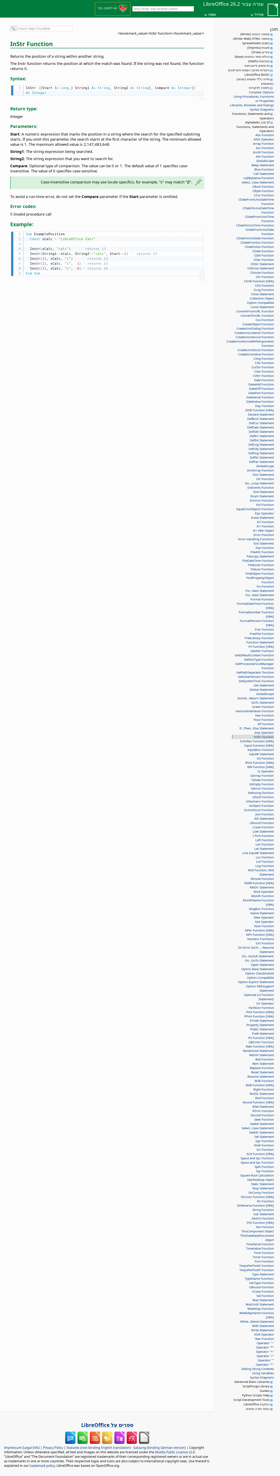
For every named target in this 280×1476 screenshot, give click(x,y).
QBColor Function (261, 1042)
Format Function (262, 599)
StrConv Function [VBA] (257, 1197)
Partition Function (261, 1008)
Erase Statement (262, 517)
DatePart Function (261, 393)
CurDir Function (263, 367)
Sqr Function (265, 1171)
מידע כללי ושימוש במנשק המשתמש (255, 81)
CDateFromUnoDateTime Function (256, 201)
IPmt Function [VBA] (259, 763)
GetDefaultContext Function (254, 655)
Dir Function (265, 479)
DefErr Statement (262, 436)
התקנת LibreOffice (257, 1404)
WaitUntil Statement (260, 1304)
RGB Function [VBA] (260, 1085)
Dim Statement (263, 474)
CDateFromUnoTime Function (259, 219)
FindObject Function (259, 573)
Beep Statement (263, 165)
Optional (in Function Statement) (259, 997)
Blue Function (264, 169)
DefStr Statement (262, 457)
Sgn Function (264, 1141)
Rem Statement (263, 1063)
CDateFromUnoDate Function (259, 231)
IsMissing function (261, 793)
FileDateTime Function (258, 560)
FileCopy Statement (260, 556)
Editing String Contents (257, 1369)
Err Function (265, 526)
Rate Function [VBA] (260, 1046)
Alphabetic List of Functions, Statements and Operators (255, 126)
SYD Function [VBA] (260, 1223)
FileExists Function (261, 565)
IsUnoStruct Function (259, 810)
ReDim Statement (261, 1055)
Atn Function (265, 156)
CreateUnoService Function (255, 337)
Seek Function (264, 1119)
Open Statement (262, 965)
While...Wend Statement (257, 1321)
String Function (263, 1210)
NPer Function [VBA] (259, 930)
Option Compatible (260, 303)
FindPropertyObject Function (260, 580)
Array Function (263, 143)
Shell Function (264, 1145)
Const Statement (262, 307)
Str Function (265, 1201)
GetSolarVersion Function (256, 677)
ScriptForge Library (256, 1386)
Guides (265, 1391)
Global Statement (261, 689)
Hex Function (264, 715)
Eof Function (265, 505)
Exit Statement (264, 543)
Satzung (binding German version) (159, 1447)
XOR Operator (264, 1334)
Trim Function (264, 1261)
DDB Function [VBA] (259, 410)
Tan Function (265, 1227)
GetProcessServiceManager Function (254, 666)
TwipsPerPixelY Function (256, 1270)
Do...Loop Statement (259, 483)
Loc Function (265, 857)
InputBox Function (261, 750)
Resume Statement (260, 1076)
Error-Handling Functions (256, 539)
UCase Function (263, 1291)
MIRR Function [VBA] (259, 883)
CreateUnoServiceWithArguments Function (254, 343)
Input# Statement (261, 754)
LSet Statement (263, 831)
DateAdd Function (261, 384)
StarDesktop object (260, 1180)
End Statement (263, 492)
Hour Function (264, 720)
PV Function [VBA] (261, 1038)
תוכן (274, 29)
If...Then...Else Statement (256, 728)
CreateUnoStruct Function (256, 350)
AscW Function (263, 152)
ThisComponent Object (257, 1231)
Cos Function (265, 320)
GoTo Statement (262, 702)
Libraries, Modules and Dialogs (252, 105)
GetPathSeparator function (255, 672)
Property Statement (260, 1025)
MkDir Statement (262, 887)
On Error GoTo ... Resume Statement (256, 949)
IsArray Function (262, 775)
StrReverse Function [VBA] (255, 1205)
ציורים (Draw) (261, 52)
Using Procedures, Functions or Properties (253, 98)
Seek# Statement (262, 1124)
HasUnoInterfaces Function (255, 711)
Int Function (265, 758)
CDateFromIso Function (257, 242)
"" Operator (266, 1360)
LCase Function (263, 827)
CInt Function (264, 285)
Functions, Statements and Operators (253, 116)
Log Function (264, 866)
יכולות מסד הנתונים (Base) (252, 56)
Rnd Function (264, 1098)
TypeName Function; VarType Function (259, 1280)
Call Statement (264, 174)
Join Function (264, 814)
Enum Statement (262, 496)
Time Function (264, 1253)
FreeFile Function (262, 634)
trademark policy (42, 1465)
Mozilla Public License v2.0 (175, 1452)
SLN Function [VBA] (260, 1154)
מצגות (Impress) (258, 47)
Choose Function (262, 272)
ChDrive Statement (260, 268)
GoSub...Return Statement (255, 698)
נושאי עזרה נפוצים (258, 1409)
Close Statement (262, 294)
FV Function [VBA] (261, 646)
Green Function (263, 707)
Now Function (264, 926)
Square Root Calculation (257, 1175)
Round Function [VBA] (258, 1102)
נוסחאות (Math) (259, 61)
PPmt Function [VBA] (259, 1016)
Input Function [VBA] (259, 745)
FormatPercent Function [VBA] (257, 623)
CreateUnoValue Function (256, 354)
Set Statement (264, 1137)
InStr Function (264, 737)
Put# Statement (263, 1033)
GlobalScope (265, 161)
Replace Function (262, 1068)
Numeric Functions (260, 939)
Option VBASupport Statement (260, 988)
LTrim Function (263, 836)
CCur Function (264, 195)
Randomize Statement (258, 1051)
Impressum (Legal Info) (22, 1447)
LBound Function (262, 823)
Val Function (265, 1296)
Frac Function (264, 629)
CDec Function (264, 260)
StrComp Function (261, 1192)
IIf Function (266, 724)
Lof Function (265, 861)
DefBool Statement (260, 419)
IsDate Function (263, 780)
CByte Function (263, 191)
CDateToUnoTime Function (255, 225)
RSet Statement (263, 1106)
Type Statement (263, 1274)
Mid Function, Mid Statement (261, 872)
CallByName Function (259, 178)
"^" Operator (265, 1364)
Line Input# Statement (258, 853)
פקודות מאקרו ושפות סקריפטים (249, 70)
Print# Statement (262, 1020)
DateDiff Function (261, 389)
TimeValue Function (260, 1248)
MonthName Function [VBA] (258, 902)
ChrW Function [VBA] (259, 281)
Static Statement (262, 1184)
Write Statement (262, 1330)
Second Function (262, 1115)
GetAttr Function (262, 651)
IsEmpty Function (261, 784)
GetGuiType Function (259, 659)
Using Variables (263, 1373)
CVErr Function (263, 376)
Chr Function (265, 277)
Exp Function (265, 548)
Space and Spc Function (257, 1158)
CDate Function (263, 251)
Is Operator (266, 771)
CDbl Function (264, 255)
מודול (259, 14)
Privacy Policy (53, 1447)
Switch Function (263, 1218)
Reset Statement (262, 1072)
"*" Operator (265, 1347)
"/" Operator (265, 1356)
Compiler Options (261, 92)
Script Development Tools (251, 1400)
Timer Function (263, 1257)
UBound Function (261, 1287)
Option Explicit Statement (256, 982)
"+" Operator (265, 1351)
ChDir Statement (262, 264)
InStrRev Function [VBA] (257, 741)
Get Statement (264, 685)
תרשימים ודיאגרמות (257, 65)
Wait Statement (263, 1300)
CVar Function (264, 371)
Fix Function (265, 586)
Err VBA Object (263, 530)
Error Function (264, 535)
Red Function (264, 1059)
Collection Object (262, 298)
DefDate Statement (260, 427)
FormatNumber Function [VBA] (256, 614)
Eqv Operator (264, 513)
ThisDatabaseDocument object (257, 1237)
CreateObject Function (258, 324)
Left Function (264, 840)
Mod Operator (264, 891)
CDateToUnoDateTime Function (258, 210)
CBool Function (263, 186)
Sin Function (265, 1149)
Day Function (264, 406)
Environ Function (262, 500)
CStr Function (264, 363)
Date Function (264, 380)
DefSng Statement (261, 453)
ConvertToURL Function (257, 315)
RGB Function (264, 1081)
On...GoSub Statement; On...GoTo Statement (258, 958)
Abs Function (264, 135)
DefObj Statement (261, 449)
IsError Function (262, 788)
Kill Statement (264, 818)
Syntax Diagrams (262, 109)
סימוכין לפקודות (259, 88)
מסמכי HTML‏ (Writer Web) (251, 38)
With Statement (263, 1326)
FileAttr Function (262, 552)
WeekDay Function (260, 1308)
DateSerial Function (260, 397)
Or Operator (265, 1003)
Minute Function (262, 879)
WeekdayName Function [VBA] (256, 1315)
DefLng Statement (261, 444)
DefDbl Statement (261, 431)
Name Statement (262, 913)
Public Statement (262, 1029)
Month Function (262, 896)
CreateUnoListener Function (254, 333)
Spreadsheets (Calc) (256, 43)
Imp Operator (264, 732)
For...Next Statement (259, 591)
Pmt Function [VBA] (260, 1012)
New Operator (264, 917)
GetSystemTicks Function (256, 681)
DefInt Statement (262, 440)
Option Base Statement (257, 969)
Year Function (264, 1339)
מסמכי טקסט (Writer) (255, 34)
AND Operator (264, 139)
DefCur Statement (261, 423)
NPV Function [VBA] (260, 934)
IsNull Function (263, 797)
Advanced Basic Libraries (252, 1382)
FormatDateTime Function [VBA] (255, 605)
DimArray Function (260, 470)
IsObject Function (261, 806)
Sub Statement (263, 1214)
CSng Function (264, 358)
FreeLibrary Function (259, 638)
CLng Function (264, 290)
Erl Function (265, 522)
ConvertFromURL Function (255, 311)
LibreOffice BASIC (257, 74)
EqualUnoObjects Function (255, 509)
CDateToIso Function (259, 247)
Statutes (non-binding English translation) (99, 1447)
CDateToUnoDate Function (255, 238)
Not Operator (264, 922)
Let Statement (264, 848)
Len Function (265, 844)
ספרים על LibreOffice (107, 1424)
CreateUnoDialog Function (255, 328)
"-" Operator (265, 1343)
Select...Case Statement (258, 182)
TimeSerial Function (260, 1244)
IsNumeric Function (260, 801)
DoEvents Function (260, 487)
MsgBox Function (261, 909)
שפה (212, 14)
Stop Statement (263, 1188)
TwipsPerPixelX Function (256, 1266)
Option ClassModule (259, 973)
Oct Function (265, 943)
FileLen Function (262, 569)
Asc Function (265, 148)
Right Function (263, 1089)
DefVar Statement (261, 462)
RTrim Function (263, 1111)
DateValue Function (260, 401)
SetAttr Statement (261, 1132)
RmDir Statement (262, 1094)
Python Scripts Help (256, 1395)
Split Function (264, 1167)
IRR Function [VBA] (260, 767)
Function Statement (260, 642)
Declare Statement (261, 414)
